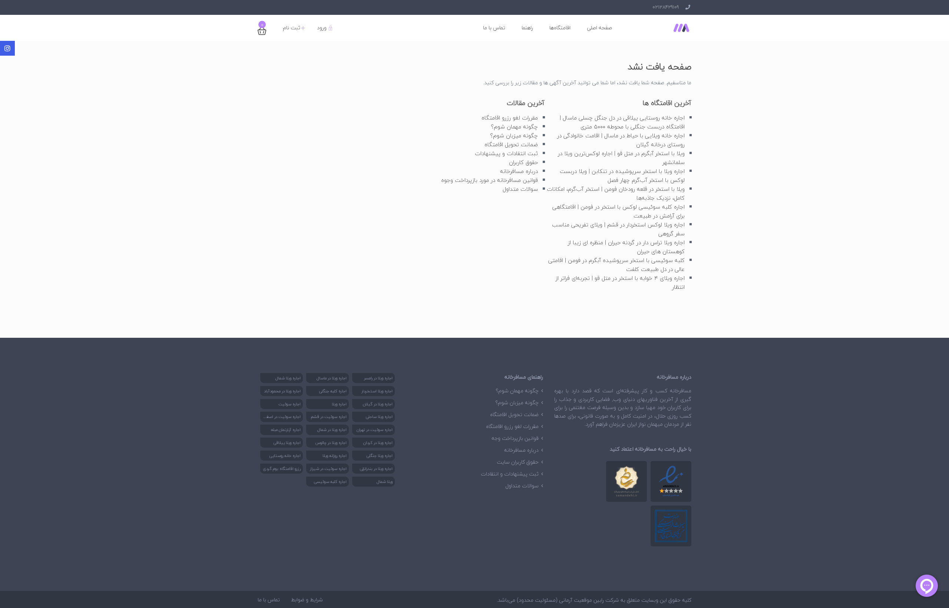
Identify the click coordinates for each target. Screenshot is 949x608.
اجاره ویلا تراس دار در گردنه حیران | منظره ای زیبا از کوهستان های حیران (626, 247)
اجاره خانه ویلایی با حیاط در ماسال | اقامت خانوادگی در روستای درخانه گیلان (621, 140)
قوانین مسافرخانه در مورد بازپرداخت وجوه (489, 180)
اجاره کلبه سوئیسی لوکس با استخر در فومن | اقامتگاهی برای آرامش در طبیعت (618, 211)
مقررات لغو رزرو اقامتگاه (510, 117)
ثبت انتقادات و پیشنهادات (506, 153)
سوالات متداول (520, 189)
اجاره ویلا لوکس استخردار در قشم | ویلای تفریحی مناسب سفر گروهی (618, 229)
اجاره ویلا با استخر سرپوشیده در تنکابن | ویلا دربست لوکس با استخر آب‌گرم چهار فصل (622, 175)
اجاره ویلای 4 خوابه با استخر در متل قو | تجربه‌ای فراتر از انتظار (620, 282)
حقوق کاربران (523, 162)
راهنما (527, 27)
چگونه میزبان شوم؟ (514, 135)
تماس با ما (494, 27)
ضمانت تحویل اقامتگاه (511, 144)
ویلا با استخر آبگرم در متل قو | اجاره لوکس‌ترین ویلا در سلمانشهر (621, 157)
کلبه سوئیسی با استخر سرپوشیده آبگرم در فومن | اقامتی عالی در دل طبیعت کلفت (616, 264)
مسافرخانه (680, 390)
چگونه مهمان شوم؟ (514, 126)
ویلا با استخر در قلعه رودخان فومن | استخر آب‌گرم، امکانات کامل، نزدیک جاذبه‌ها (616, 193)
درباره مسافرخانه (519, 171)
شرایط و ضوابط (307, 599)
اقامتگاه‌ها (560, 27)
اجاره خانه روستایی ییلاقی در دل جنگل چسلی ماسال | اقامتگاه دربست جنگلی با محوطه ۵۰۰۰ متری (622, 122)
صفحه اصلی (599, 27)
